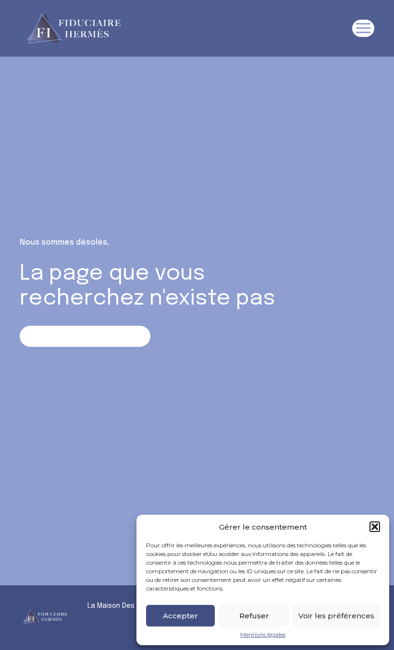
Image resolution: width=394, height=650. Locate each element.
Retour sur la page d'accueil (85, 336)
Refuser (254, 615)
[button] (375, 527)
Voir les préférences (336, 615)
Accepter (180, 615)
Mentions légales (262, 634)
